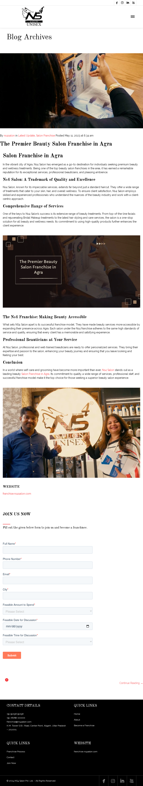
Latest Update (26, 135)
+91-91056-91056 (15, 714)
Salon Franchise (45, 135)
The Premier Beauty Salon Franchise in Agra (56, 144)
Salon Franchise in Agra (35, 373)
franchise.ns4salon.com (17, 493)
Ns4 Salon (108, 370)
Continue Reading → (131, 683)
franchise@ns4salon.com (19, 721)
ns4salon (9, 135)
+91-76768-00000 (16, 718)
